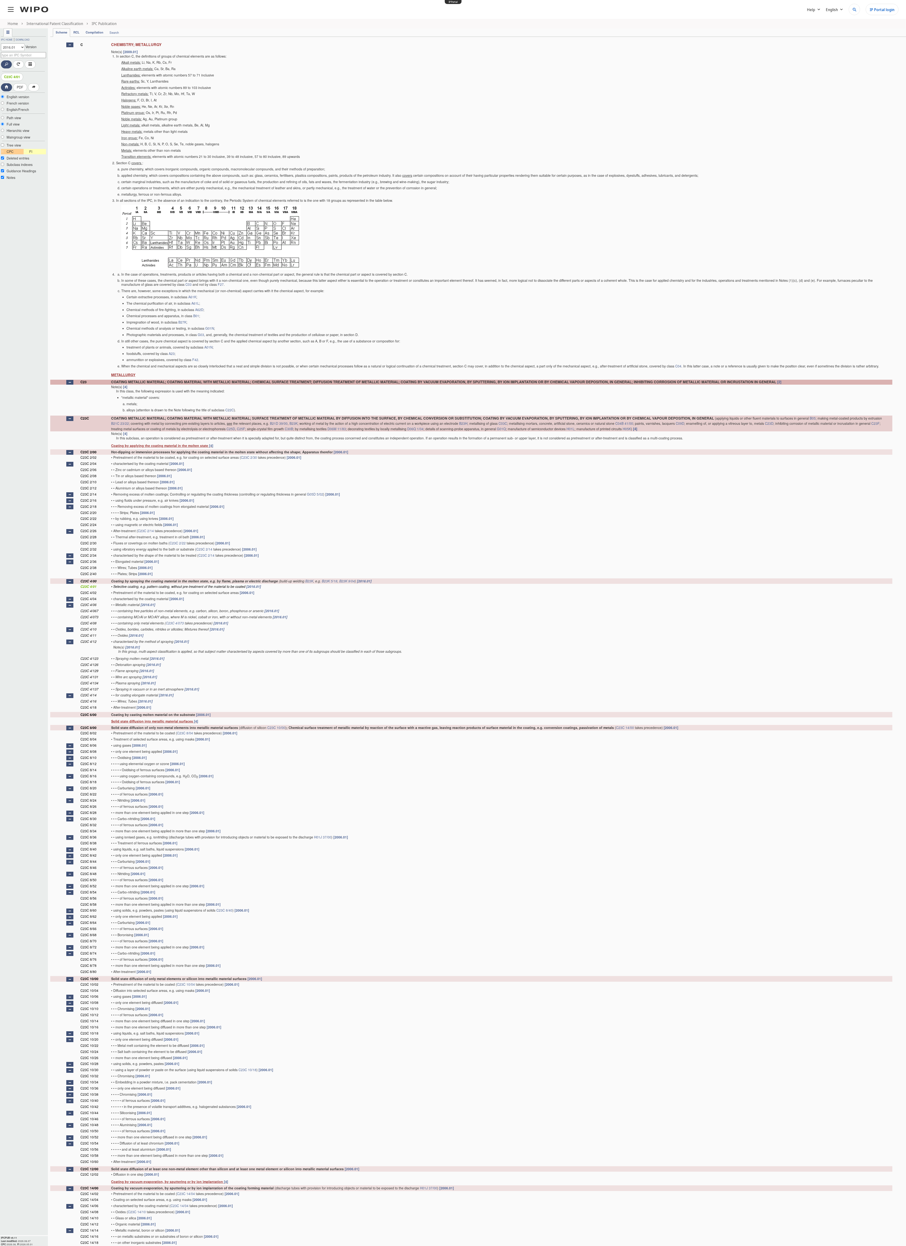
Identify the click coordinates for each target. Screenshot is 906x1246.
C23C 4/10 (88, 629)
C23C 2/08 (88, 475)
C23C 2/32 (88, 549)
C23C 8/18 (88, 781)
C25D (230, 428)
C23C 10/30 (89, 1069)
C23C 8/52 (88, 886)
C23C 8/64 (88, 922)
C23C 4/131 (89, 676)
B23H (463, 423)
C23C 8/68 (88, 934)
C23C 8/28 (88, 812)
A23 (172, 353)
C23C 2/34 (88, 555)
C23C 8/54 (88, 892)
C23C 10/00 (276, 727)
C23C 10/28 (89, 1063)
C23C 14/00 (625, 727)
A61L (195, 303)
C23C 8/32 (88, 824)
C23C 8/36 (88, 837)
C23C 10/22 (89, 1045)
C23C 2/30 (249, 457)
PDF (20, 87)
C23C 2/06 (88, 469)
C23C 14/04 (186, 1193)
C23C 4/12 (88, 641)
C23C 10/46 (89, 1118)
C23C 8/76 (88, 959)
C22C (229, 410)
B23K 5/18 (329, 581)
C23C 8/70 (88, 941)
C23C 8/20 (88, 788)
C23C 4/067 (89, 610)
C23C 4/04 (88, 598)
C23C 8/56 (88, 898)
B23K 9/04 (347, 581)
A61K (192, 297)
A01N (208, 347)
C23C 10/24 (89, 1051)
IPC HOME (7, 39)
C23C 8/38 (88, 843)
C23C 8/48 (88, 873)
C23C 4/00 (88, 581)
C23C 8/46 (88, 867)
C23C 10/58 (89, 1155)
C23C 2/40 (88, 573)
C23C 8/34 (88, 831)
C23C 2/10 (88, 482)
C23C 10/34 (89, 1082)
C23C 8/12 (88, 763)
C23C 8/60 (88, 910)
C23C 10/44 (89, 1112)
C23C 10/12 (89, 1014)
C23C (84, 418)
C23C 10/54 (89, 1143)
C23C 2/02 (88, 457)
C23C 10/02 (89, 984)
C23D (769, 423)
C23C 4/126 (89, 664)
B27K (182, 322)
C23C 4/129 (89, 670)
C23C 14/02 (89, 1193)
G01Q (501, 428)
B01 (196, 315)
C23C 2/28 (88, 537)
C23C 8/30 (88, 818)
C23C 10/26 (89, 1057)
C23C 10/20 (89, 1039)
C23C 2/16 (88, 500)
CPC (10, 151)
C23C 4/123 (89, 658)
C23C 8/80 (88, 971)
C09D (680, 423)
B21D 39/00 (279, 423)
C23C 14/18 (89, 1242)
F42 (195, 359)
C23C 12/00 (89, 1168)
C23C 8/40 (88, 849)
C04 (678, 366)
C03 (188, 284)
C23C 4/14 (88, 695)
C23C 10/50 (89, 1130)
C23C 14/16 (89, 1236)
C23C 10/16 (89, 1027)
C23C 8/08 (88, 751)
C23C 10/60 (89, 1161)
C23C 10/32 (89, 1075)
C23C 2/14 (88, 494)
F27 (221, 284)
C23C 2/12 (88, 488)
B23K (293, 423)
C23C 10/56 (89, 1149)
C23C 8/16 (88, 776)
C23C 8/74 (88, 953)
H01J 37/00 (322, 837)
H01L (570, 428)
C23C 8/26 (88, 806)
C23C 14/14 (89, 1230)
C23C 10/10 (89, 1008)
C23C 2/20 (88, 512)
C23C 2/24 (88, 524)
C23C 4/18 (88, 707)
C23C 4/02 (88, 592)
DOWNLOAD (22, 39)
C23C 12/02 (89, 1174)
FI (30, 151)
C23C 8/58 (88, 904)
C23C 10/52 (89, 1137)
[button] (69, 44)
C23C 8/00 (88, 727)
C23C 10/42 (89, 1106)
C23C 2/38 (88, 567)
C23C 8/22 (88, 794)
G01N (209, 328)
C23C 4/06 (88, 604)
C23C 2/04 (88, 463)
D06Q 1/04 (415, 428)
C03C (503, 423)
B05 (813, 418)
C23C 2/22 (88, 518)
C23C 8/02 (88, 733)
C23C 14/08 (89, 1211)
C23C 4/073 (89, 617)
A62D (199, 309)
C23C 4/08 (88, 623)
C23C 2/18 (88, 506)
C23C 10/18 (89, 1033)
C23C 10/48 (89, 1124)
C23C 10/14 (89, 1021)
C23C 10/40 (89, 1100)
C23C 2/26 (88, 530)
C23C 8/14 (88, 769)
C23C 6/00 (88, 714)
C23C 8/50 (88, 879)
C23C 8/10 (88, 757)
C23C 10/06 (89, 996)
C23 (83, 381)
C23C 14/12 (89, 1224)
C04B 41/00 (624, 423)
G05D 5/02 (315, 494)
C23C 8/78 (88, 965)
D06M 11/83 (336, 428)
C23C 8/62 (88, 916)
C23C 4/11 (88, 635)
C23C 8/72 (88, 947)
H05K (627, 428)
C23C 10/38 (89, 1094)
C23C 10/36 (89, 1088)
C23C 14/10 (137, 1211)
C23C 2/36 (88, 561)
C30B (289, 428)
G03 (201, 334)
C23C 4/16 (88, 701)
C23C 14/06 (89, 1205)
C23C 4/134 (89, 683)
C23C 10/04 (186, 984)
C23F (875, 423)
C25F (241, 428)
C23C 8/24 (88, 800)
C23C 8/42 (88, 855)
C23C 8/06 (88, 745)
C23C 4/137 (89, 689)
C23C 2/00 (88, 452)
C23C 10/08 (89, 1002)
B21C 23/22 (120, 423)
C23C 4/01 (12, 76)
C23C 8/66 (88, 928)
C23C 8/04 (185, 733)
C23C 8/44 (88, 861)
